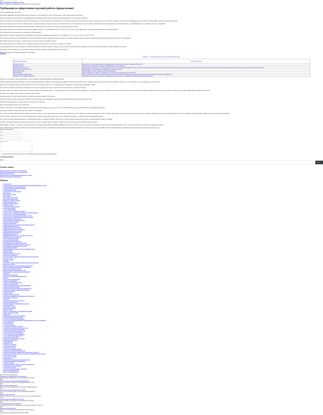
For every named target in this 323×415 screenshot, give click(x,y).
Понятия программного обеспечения (10, 176)
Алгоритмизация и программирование (14, 187)
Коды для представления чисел (9, 385)
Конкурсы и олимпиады (10, 255)
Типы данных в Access (9, 355)
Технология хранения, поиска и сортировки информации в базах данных (24, 353)
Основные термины (9, 291)
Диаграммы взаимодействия (11, 206)
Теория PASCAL (8, 343)
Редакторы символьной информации (14, 319)
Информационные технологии (12, 232)
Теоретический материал (10, 340)
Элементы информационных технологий (15, 369)
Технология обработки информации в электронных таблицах (21, 352)
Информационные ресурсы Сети (12, 231)
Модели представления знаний (12, 269)
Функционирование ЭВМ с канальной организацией (18, 364)
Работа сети (6, 314)
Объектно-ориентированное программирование (17, 285)
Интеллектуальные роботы (11, 221)
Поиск (2, 160)
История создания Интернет (8, 408)
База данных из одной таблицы (12, 191)
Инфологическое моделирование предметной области (18, 225)
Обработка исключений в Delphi (12, 282)
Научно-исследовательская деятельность (15, 276)
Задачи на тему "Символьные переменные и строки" (18, 217)
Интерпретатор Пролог (10, 223)
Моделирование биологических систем (14, 270)
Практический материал (10, 302)
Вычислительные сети (9, 202)
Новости (5, 278)
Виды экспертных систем (10, 197)
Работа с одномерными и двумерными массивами (17, 311)
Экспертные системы (9, 367)
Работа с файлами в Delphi (11, 312)
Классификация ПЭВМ (10, 247)
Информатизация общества (11, 226)
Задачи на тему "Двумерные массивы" (14, 211)
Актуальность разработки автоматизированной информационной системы (24, 185)
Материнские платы (9, 264)
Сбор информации (8, 322)
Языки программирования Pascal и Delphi (12, 2)
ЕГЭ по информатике (9, 209)
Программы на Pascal (9, 308)
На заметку (6, 273)
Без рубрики (6, 196)
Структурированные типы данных (13, 335)
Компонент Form (8, 252)
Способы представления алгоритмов (13, 329)
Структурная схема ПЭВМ (11, 337)
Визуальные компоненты (10, 199)
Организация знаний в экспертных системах (16, 290)
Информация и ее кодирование (12, 237)
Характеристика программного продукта (12, 399)
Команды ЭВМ (7, 250)
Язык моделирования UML (11, 370)
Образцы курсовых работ (10, 284)
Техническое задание (9, 347)
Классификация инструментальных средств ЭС (17, 244)
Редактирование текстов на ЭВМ (12, 317)
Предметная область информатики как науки (16, 303)
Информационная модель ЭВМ (12, 228)
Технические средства (9, 346)
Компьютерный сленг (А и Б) (11, 253)
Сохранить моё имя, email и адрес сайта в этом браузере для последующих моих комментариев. (29, 154)
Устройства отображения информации (14, 361)
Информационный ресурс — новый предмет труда (18, 235)
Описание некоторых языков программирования (17, 288)
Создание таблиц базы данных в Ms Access (15, 328)
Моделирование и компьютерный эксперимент (17, 272)
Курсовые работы (8, 259)
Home (1, 4)
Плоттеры (6, 299)
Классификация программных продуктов (15, 246)
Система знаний (8, 323)
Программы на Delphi (9, 306)
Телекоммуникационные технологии (14, 338)
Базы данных (7, 193)
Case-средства (7, 184)
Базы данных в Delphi (9, 194)
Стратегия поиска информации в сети (14, 331)
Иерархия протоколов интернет (12, 218)
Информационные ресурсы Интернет (14, 229)
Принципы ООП (8, 305)
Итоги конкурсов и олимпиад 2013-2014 (15, 243)
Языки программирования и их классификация (13, 172)
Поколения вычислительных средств (14, 300)
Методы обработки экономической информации (17, 267)
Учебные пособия (8, 363)
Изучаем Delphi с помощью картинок (14, 220)
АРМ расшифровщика (9, 190)
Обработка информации (10, 281)
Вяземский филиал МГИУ (10, 203)
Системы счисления (9, 325)
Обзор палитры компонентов (11, 279)
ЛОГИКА (6, 261)
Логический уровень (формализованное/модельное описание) (21, 262)
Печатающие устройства (10, 297)
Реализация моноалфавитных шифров (14, 316)
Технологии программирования (12, 349)
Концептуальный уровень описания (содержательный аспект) (21, 256)
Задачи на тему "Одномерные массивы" (14, 214)
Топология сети (7, 358)
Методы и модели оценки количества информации (18, 265)
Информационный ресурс (10, 234)
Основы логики (7, 293)
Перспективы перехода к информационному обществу (19, 296)
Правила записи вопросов (7, 394)
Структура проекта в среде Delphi (13, 332)
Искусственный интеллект (11, 238)
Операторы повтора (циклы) (11, 287)
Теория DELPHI (8, 341)
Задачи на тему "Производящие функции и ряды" (17, 215)
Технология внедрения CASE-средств (14, 350)
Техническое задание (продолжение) (10, 403)
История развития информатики (12, 241)
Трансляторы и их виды (7, 173)
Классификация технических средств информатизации (19, 249)
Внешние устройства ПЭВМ (11, 200)
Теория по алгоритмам (9, 344)
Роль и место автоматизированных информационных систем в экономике (24, 320)
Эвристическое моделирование (12, 366)
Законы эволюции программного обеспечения (13, 170)
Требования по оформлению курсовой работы (16, 359)
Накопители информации (10, 275)
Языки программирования (11, 372)
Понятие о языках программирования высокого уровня (16, 175)
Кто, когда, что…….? (9, 258)
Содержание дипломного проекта (13, 326)
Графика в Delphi (8, 205)
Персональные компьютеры (11, 294)
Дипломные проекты (9, 208)
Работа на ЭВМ (7, 309)
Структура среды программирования (14, 334)
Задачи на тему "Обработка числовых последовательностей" (20, 212)
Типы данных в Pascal (9, 356)
